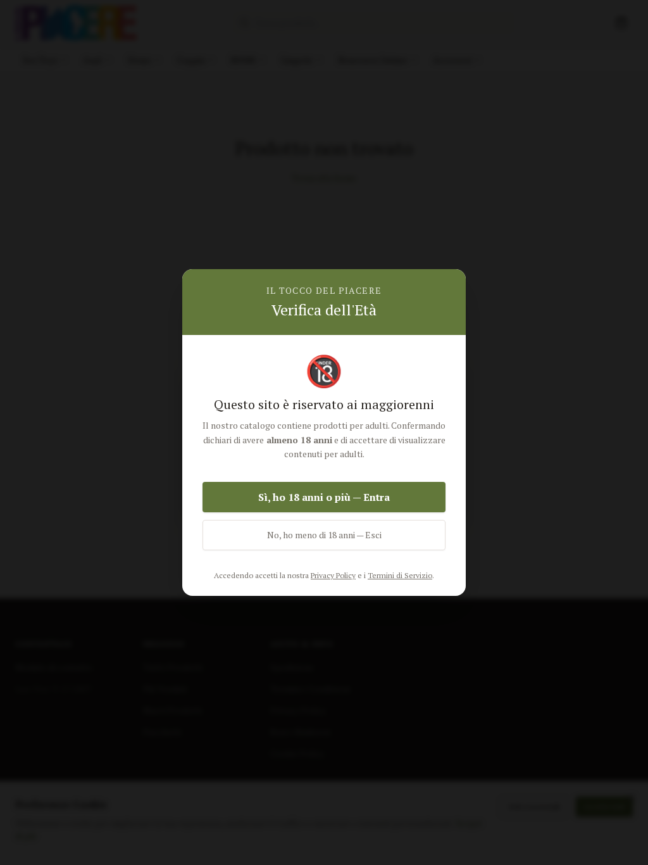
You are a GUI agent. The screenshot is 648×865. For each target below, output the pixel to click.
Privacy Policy (333, 575)
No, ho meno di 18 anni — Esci (324, 535)
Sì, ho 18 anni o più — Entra (324, 497)
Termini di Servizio (400, 575)
